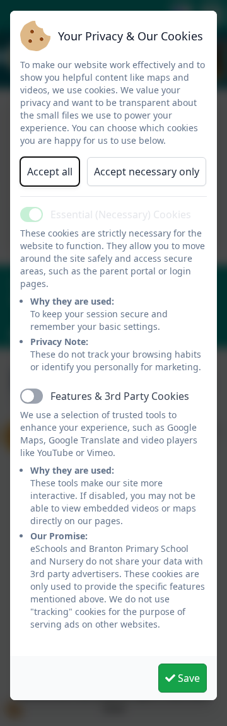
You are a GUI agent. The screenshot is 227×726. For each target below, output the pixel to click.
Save (187, 678)
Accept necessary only (146, 172)
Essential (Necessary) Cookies (120, 214)
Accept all (50, 172)
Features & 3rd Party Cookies (119, 396)
